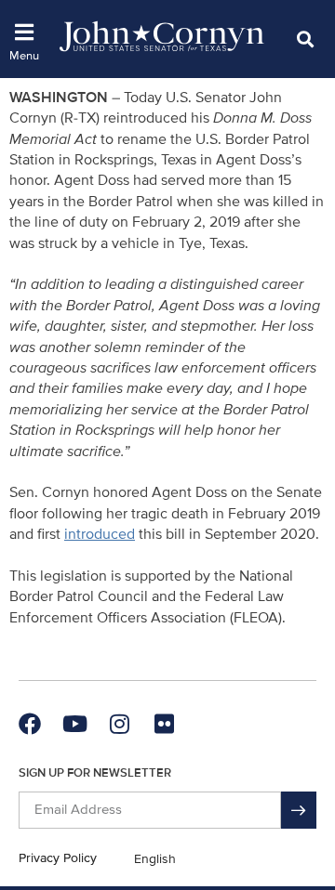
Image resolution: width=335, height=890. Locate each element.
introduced (99, 534)
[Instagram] (119, 723)
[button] (305, 38)
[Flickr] (163, 723)
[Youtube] (74, 723)
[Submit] (298, 810)
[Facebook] (29, 723)
